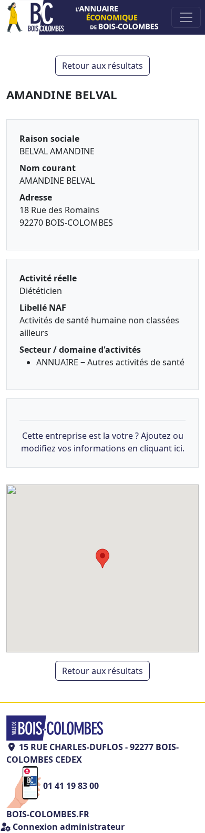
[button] (102, 558)
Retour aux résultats (102, 65)
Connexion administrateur (68, 826)
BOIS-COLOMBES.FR (47, 814)
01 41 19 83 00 (71, 786)
